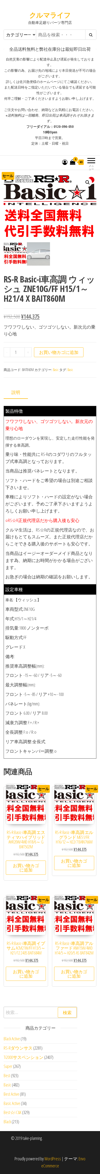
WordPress (52, 1159)
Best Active (11, 1094)
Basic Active (12, 1103)
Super (8, 1066)
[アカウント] (64, 162)
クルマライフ (50, 15)
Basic (55, 369)
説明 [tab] (15, 392)
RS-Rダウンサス (18, 1048)
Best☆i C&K (12, 1112)
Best (7, 1075)
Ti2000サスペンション (23, 1057)
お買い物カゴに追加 (58, 352)
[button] (87, 182)
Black (7, 1121)
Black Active (12, 1039)
